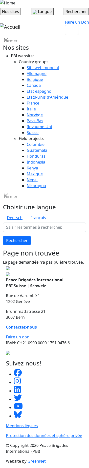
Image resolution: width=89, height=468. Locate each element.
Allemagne (36, 73)
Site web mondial (43, 67)
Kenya (32, 168)
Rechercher (17, 240)
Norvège (35, 115)
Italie (31, 109)
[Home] (7, 3)
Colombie (35, 144)
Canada (34, 85)
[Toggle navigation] (72, 30)
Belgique (35, 79)
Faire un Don (77, 22)
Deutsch (14, 217)
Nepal (32, 179)
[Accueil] (10, 27)
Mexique (35, 174)
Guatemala (37, 150)
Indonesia (36, 162)
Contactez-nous (21, 327)
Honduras (36, 156)
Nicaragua (36, 185)
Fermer (6, 40)
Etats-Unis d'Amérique (47, 97)
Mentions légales (22, 425)
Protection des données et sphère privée (44, 435)
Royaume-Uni (39, 126)
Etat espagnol (39, 91)
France (33, 103)
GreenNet (36, 461)
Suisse (33, 132)
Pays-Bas (35, 120)
